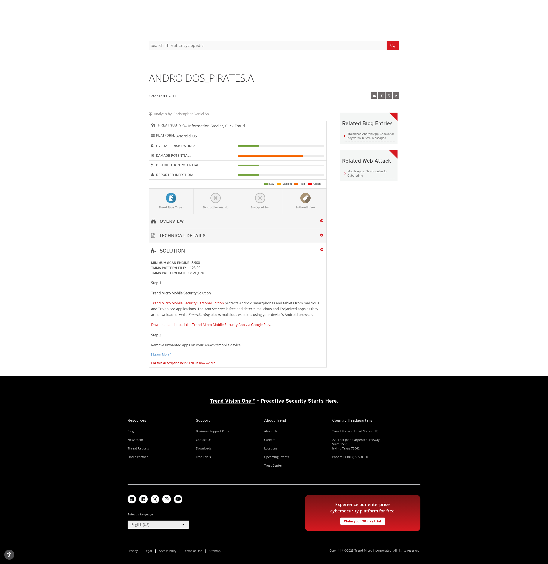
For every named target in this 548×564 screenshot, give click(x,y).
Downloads (204, 448)
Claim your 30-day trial (360, 520)
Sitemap (215, 551)
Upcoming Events (276, 457)
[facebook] (381, 95)
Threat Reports (138, 448)
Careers (269, 440)
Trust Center (273, 465)
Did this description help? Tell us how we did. (183, 363)
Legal (148, 551)
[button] (238, 235)
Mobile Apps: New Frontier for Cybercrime (367, 173)
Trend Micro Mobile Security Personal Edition (187, 303)
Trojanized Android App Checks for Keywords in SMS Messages (370, 136)
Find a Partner (138, 457)
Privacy (133, 551)
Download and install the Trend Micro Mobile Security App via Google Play (210, 324)
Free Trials (203, 457)
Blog (131, 431)
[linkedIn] (396, 95)
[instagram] (166, 499)
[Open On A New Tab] (389, 95)
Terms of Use (192, 551)
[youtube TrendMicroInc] (178, 499)
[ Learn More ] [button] (161, 354)
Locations (271, 448)
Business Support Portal (213, 431)
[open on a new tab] (155, 499)
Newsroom (135, 440)
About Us (270, 431)
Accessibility (167, 551)
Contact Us (203, 440)
